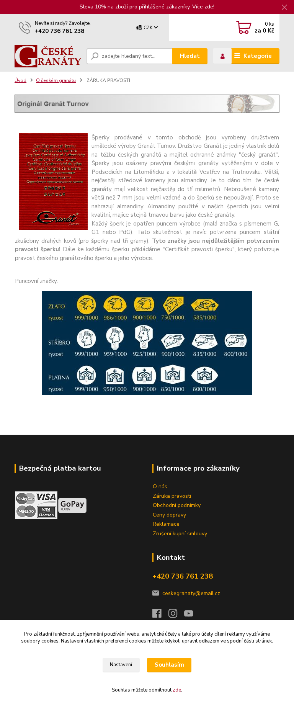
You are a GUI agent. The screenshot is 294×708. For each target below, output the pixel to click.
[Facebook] (160, 615)
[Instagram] (176, 615)
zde (177, 690)
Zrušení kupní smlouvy (180, 533)
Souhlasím (169, 665)
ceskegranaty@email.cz (191, 593)
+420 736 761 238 (59, 31)
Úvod (20, 80)
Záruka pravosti (172, 496)
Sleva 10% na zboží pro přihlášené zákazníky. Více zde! (147, 6)
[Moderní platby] (72, 505)
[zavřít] (284, 7)
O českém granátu (56, 80)
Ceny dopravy (169, 514)
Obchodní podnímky (177, 505)
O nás (160, 486)
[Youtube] (192, 615)
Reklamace (166, 524)
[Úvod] (48, 56)
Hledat (190, 56)
